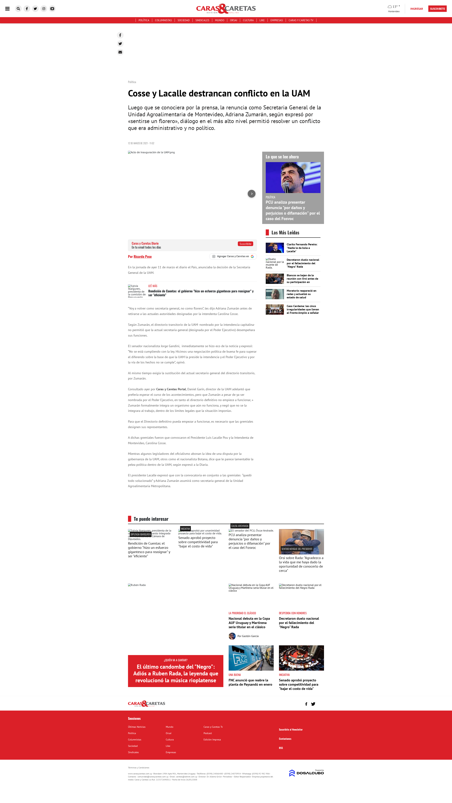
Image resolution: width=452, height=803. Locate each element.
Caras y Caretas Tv (301, 20)
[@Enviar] (120, 52)
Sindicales (202, 20)
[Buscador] (18, 8)
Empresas (276, 20)
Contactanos (285, 738)
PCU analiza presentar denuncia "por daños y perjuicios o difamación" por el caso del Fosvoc (293, 210)
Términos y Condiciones (138, 767)
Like (262, 20)
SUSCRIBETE (437, 8)
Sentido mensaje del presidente (297, 549)
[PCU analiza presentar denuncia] (251, 530)
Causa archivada (239, 526)
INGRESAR (416, 8)
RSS (281, 748)
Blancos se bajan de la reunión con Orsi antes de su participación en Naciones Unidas (302, 280)
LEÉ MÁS (152, 286)
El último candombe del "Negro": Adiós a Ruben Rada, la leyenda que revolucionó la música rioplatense (175, 673)
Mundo (219, 20)
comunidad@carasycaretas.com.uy (153, 776)
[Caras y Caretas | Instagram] (43, 8)
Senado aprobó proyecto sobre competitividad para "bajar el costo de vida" (198, 541)
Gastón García (250, 636)
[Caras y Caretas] (146, 706)
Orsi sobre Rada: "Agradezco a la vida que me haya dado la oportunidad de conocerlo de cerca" (301, 564)
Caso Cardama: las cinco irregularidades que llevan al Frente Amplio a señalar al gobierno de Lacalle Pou (303, 311)
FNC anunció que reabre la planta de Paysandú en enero (250, 682)
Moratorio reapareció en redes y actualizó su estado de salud (301, 294)
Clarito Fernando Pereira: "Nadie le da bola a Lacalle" (302, 248)
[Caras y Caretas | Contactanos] (320, 703)
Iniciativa (185, 528)
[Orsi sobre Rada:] (301, 553)
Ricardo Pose (143, 256)
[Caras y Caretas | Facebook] (26, 8)
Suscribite (245, 244)
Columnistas (163, 20)
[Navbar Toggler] (10, 9)
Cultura (248, 20)
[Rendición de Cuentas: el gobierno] (150, 539)
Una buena (235, 675)
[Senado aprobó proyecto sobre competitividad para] (200, 533)
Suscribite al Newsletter (291, 729)
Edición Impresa (212, 739)
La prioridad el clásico (242, 613)
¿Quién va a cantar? (176, 660)
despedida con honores (293, 613)
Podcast (208, 733)
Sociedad (184, 20)
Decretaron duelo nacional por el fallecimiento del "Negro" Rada (303, 263)
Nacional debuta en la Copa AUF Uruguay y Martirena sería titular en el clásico (249, 622)
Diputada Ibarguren (141, 534)
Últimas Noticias (136, 726)
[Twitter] (120, 43)
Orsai (233, 20)
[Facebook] (120, 35)
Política (144, 20)
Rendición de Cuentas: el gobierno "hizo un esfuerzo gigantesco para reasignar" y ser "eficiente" (201, 293)
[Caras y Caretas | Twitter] (35, 8)
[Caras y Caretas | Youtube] (52, 8)
